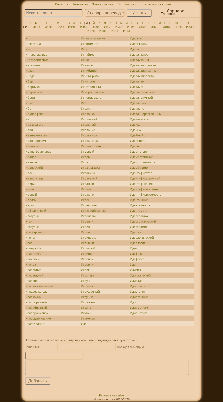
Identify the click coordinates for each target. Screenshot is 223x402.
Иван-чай (32, 146)
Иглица (30, 264)
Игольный (88, 125)
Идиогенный (139, 297)
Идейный (136, 135)
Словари (62, 4)
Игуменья (88, 318)
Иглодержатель (36, 291)
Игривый (87, 243)
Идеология (137, 243)
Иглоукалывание (93, 38)
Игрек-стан (89, 205)
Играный (87, 184)
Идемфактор (139, 168)
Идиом (135, 302)
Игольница (89, 135)
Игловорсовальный (39, 286)
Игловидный (34, 275)
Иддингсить (138, 44)
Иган (28, 221)
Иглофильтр (89, 44)
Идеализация (139, 60)
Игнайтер (88, 54)
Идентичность (140, 205)
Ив (27, 119)
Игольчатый (90, 141)
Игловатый (33, 270)
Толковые (80, 4)
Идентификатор (141, 173)
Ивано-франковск (38, 151)
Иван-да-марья (36, 135)
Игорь (85, 157)
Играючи (87, 194)
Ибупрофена (34, 114)
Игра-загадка (90, 168)
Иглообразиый (36, 302)
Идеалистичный (141, 97)
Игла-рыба (33, 248)
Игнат (85, 60)
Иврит (29, 205)
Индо (142, 27)
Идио (36, 27)
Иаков (29, 71)
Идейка (135, 125)
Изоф (95, 27)
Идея (133, 264)
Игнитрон (88, 81)
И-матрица (33, 44)
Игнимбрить (90, 76)
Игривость (88, 237)
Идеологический (142, 237)
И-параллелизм (36, 54)
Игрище (86, 254)
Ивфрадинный (35, 211)
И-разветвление (36, 60)
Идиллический (140, 275)
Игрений (87, 221)
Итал (126, 31)
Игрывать (88, 302)
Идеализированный (144, 71)
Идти (133, 248)
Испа (102, 31)
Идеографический (143, 221)
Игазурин (32, 216)
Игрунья (87, 286)
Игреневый (89, 216)
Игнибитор (89, 71)
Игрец (85, 227)
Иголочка (88, 114)
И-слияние (32, 65)
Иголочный (89, 119)
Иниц (154, 27)
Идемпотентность (142, 162)
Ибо (28, 108)
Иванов (30, 157)
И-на (28, 49)
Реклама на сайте (111, 395)
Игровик (87, 264)
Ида (84, 324)
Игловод (31, 281)
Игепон (30, 237)
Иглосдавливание (38, 318)
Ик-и (107, 27)
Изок (83, 27)
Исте (114, 31)
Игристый (88, 248)
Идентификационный (145, 178)
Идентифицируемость (145, 194)
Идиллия (136, 281)
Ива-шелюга (34, 125)
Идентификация (141, 184)
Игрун (85, 281)
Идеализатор (139, 54)
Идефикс (136, 254)
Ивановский (34, 168)
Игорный (87, 151)
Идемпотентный (141, 157)
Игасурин (32, 227)
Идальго (136, 38)
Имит (119, 27)
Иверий (30, 184)
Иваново (31, 162)
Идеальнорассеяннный (146, 114)
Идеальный (138, 103)
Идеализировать (142, 76)
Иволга (30, 200)
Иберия (30, 97)
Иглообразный (36, 308)
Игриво (86, 232)
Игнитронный (91, 87)
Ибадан (30, 76)
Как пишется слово (156, 4)
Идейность (137, 141)
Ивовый (31, 194)
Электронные (103, 4)
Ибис (29, 103)
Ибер (29, 81)
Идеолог (136, 232)
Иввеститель (34, 178)
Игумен (86, 313)
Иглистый (32, 259)
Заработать (127, 4)
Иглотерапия (34, 324)
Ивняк (29, 189)
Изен (60, 27)
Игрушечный (90, 291)
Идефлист (137, 259)
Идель (134, 146)
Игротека (87, 275)
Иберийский (34, 92)
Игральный (89, 178)
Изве (48, 27)
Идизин (135, 270)
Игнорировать (91, 97)
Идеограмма (139, 216)
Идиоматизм (139, 308)
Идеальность (139, 119)
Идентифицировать (144, 189)
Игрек (85, 200)
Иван (29, 130)
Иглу (84, 49)
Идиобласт (137, 286)
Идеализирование (143, 65)
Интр (178, 27)
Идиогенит (137, 291)
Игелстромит (34, 232)
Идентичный (139, 200)
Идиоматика (138, 313)
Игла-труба (33, 254)
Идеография (139, 227)
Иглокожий (33, 297)
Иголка (86, 108)
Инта (166, 27)
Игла (28, 243)
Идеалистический (142, 92)
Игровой (87, 259)
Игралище (88, 173)
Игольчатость (91, 146)
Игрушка (87, 297)
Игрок (85, 270)
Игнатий (87, 65)
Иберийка (32, 87)
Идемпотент (138, 151)
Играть (86, 189)
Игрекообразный (93, 211)
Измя (72, 27)
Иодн (190, 27)
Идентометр (138, 211)
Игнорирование (92, 92)
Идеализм (137, 81)
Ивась (29, 173)
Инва (131, 27)
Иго (83, 103)
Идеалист (136, 87)
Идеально (137, 108)
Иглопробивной (36, 313)
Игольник (88, 130)
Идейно (135, 130)
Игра (84, 162)
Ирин (91, 31)
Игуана (86, 308)
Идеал (134, 49)
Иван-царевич (35, 141)
